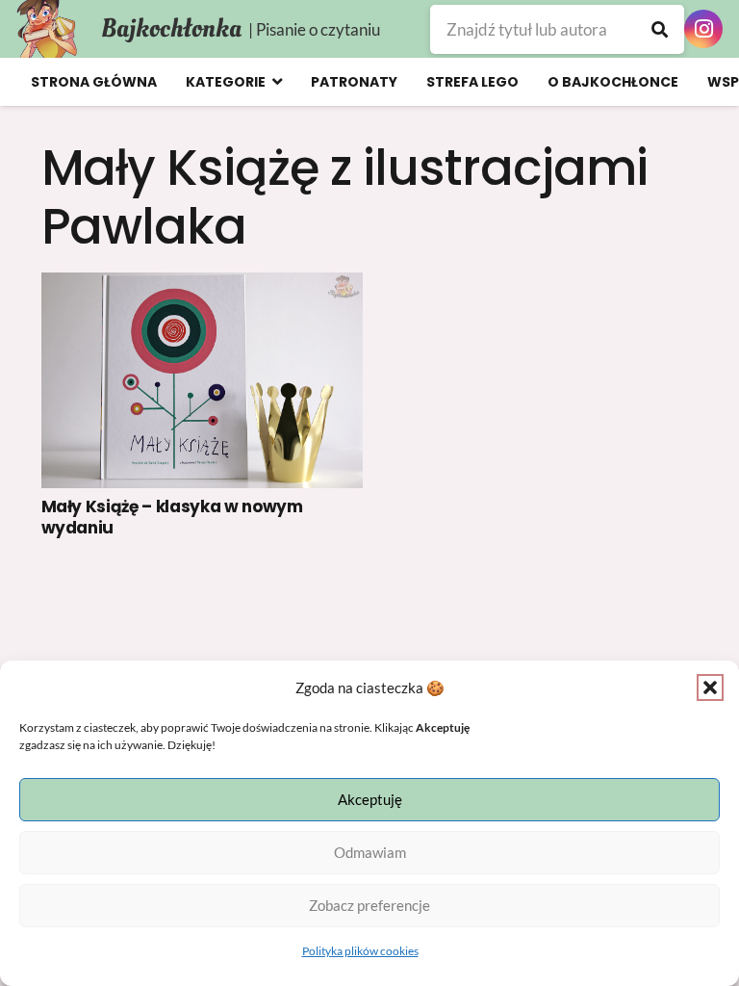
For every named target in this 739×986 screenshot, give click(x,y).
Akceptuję (370, 799)
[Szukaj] (659, 29)
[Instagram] (703, 29)
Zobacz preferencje (369, 905)
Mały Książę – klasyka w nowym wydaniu (172, 517)
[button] (710, 687)
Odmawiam (370, 852)
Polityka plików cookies (360, 951)
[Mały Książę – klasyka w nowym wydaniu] (202, 379)
